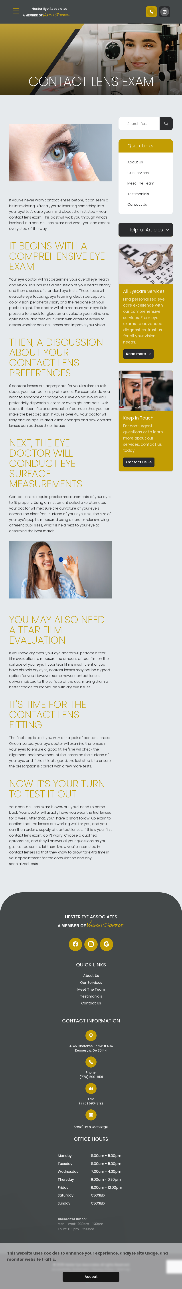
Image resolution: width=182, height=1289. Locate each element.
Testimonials (138, 194)
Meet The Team (140, 183)
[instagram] (91, 944)
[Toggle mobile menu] (16, 10)
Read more (136, 353)
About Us (135, 162)
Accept (91, 1276)
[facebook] (75, 944)
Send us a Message (91, 1127)
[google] (106, 944)
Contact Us (137, 204)
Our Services (138, 172)
